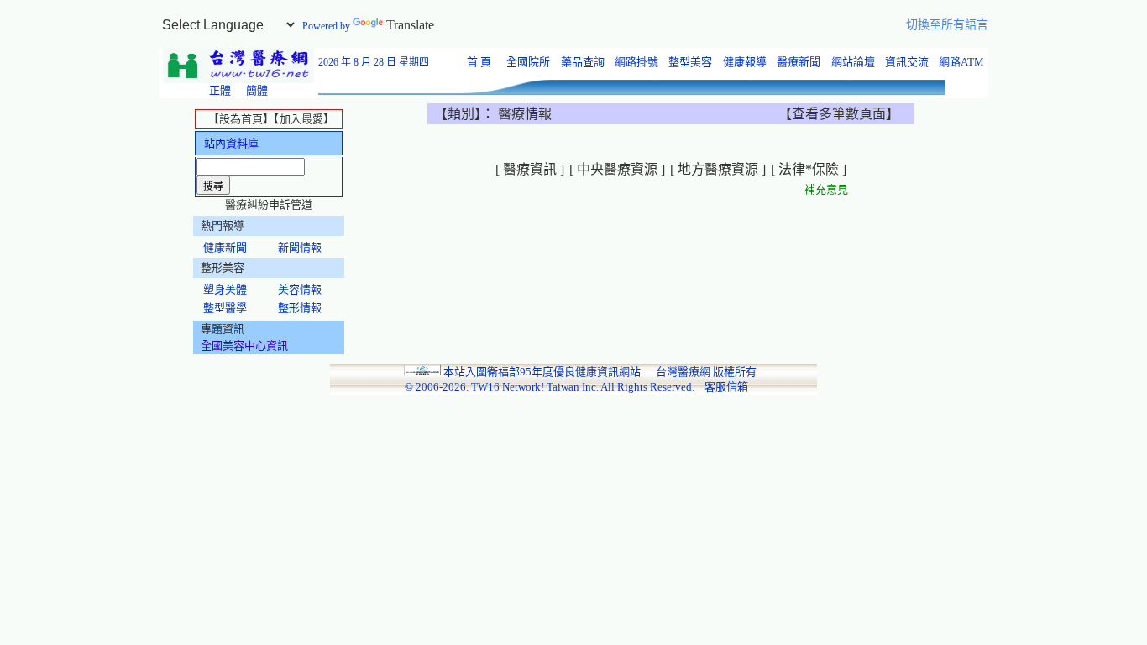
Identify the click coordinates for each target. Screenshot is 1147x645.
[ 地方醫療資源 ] (718, 169)
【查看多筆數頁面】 (838, 114)
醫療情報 (525, 114)
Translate (410, 25)
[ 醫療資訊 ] (529, 169)
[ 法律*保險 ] (808, 169)
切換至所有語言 (947, 24)
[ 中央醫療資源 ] (617, 169)
